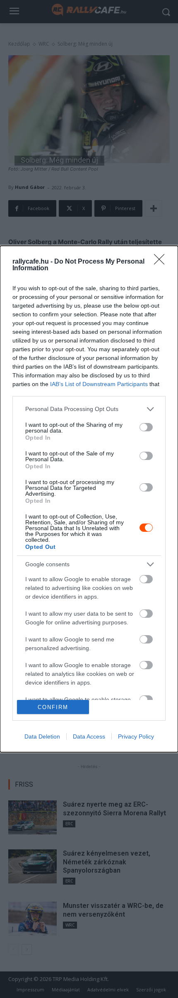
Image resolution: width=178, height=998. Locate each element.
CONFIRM (53, 707)
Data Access (89, 736)
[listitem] (89, 409)
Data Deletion (42, 736)
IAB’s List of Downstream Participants (99, 384)
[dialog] (89, 499)
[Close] (162, 262)
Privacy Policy (136, 736)
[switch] (146, 427)
